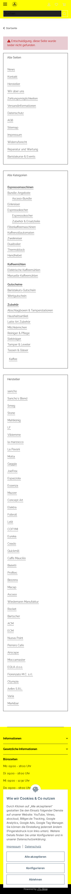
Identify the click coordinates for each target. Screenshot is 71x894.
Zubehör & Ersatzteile (26, 221)
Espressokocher (17, 209)
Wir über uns (15, 91)
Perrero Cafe (15, 645)
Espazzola (14, 478)
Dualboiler (14, 244)
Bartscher (13, 616)
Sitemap (12, 127)
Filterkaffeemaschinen (21, 227)
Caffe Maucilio (16, 558)
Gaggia (12, 463)
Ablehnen (35, 879)
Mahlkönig (14, 420)
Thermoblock (16, 249)
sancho (12, 391)
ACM (10, 623)
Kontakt (12, 76)
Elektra (12, 507)
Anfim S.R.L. (14, 688)
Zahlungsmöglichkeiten (22, 98)
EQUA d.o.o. (15, 667)
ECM (10, 630)
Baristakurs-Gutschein (21, 290)
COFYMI (12, 529)
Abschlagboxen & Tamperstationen (30, 310)
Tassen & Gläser (17, 350)
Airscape (13, 652)
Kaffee (13, 359)
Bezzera (12, 579)
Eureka (11, 536)
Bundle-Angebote (18, 192)
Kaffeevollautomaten (20, 232)
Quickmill (13, 550)
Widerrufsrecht (17, 142)
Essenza (12, 485)
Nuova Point (15, 638)
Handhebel (14, 255)
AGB (10, 120)
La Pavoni (13, 449)
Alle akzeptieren (35, 856)
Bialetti (11, 565)
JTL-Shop (42, 889)
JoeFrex (12, 471)
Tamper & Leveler (18, 344)
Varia (10, 696)
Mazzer (12, 492)
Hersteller (13, 84)
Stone (11, 413)
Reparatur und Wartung (22, 149)
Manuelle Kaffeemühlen (22, 275)
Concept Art (15, 500)
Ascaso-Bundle (22, 198)
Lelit (10, 521)
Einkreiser (13, 204)
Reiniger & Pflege (18, 333)
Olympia (13, 681)
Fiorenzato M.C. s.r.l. (20, 674)
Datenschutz (33, 846)
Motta (11, 456)
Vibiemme (14, 434)
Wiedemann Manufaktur (23, 601)
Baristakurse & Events (21, 156)
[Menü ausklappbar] (5, 2)
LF (9, 427)
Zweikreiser (14, 238)
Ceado (11, 543)
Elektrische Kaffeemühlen (23, 270)
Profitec (12, 572)
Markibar (13, 703)
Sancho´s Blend (17, 398)
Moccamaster (16, 659)
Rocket (11, 609)
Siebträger (14, 338)
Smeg (11, 405)
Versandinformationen (21, 105)
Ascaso (12, 594)
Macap (11, 587)
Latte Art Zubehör (18, 321)
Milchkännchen (17, 327)
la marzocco (15, 442)
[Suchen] (64, 13)
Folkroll (12, 514)
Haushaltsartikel (17, 316)
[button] (49, 4)
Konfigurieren (35, 868)
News (11, 69)
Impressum (14, 846)
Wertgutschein (16, 295)
